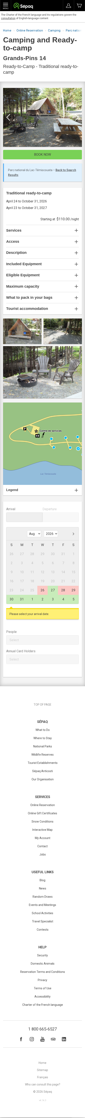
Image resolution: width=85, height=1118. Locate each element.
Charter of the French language (42, 1004)
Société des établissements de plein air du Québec (23, 6)
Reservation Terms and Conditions (42, 971)
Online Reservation (30, 30)
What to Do (42, 730)
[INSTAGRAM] (32, 1039)
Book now (42, 154)
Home (7, 30)
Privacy (42, 980)
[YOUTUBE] (42, 1039)
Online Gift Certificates (42, 813)
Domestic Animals (42, 963)
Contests (42, 929)
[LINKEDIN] (64, 1039)
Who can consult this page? (42, 1084)
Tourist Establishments (43, 762)
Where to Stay (42, 738)
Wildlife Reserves (42, 754)
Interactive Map (42, 829)
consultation (8, 18)
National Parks (42, 746)
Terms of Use (42, 988)
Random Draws (43, 896)
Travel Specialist (42, 921)
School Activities (42, 913)
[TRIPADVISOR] (53, 1039)
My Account (42, 838)
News (42, 888)
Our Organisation (43, 779)
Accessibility (42, 996)
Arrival (10, 509)
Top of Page (42, 704)
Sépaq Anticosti (42, 771)
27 (53, 590)
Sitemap (42, 1070)
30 (11, 599)
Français (42, 1077)
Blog (42, 880)
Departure (49, 509)
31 (22, 599)
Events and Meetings (42, 905)
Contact (42, 846)
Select (14, 640)
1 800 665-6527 (42, 1029)
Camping (54, 30)
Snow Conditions (42, 821)
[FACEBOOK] (21, 1039)
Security (42, 955)
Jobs (42, 854)
